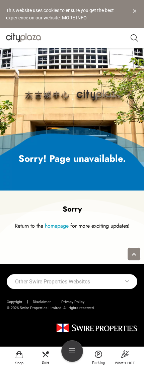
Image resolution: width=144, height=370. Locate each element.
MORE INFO (74, 17)
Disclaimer (42, 302)
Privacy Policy (72, 302)
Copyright (14, 302)
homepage (57, 226)
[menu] (72, 351)
